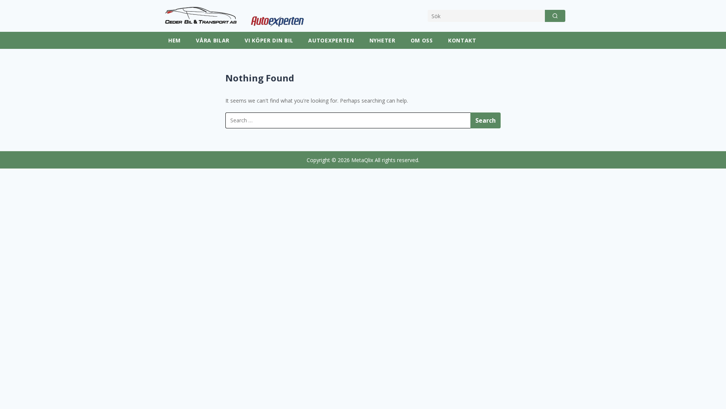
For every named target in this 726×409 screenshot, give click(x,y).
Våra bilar (213, 40)
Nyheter (382, 40)
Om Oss (422, 40)
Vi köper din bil (269, 40)
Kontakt (462, 40)
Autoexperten (331, 40)
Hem (174, 40)
